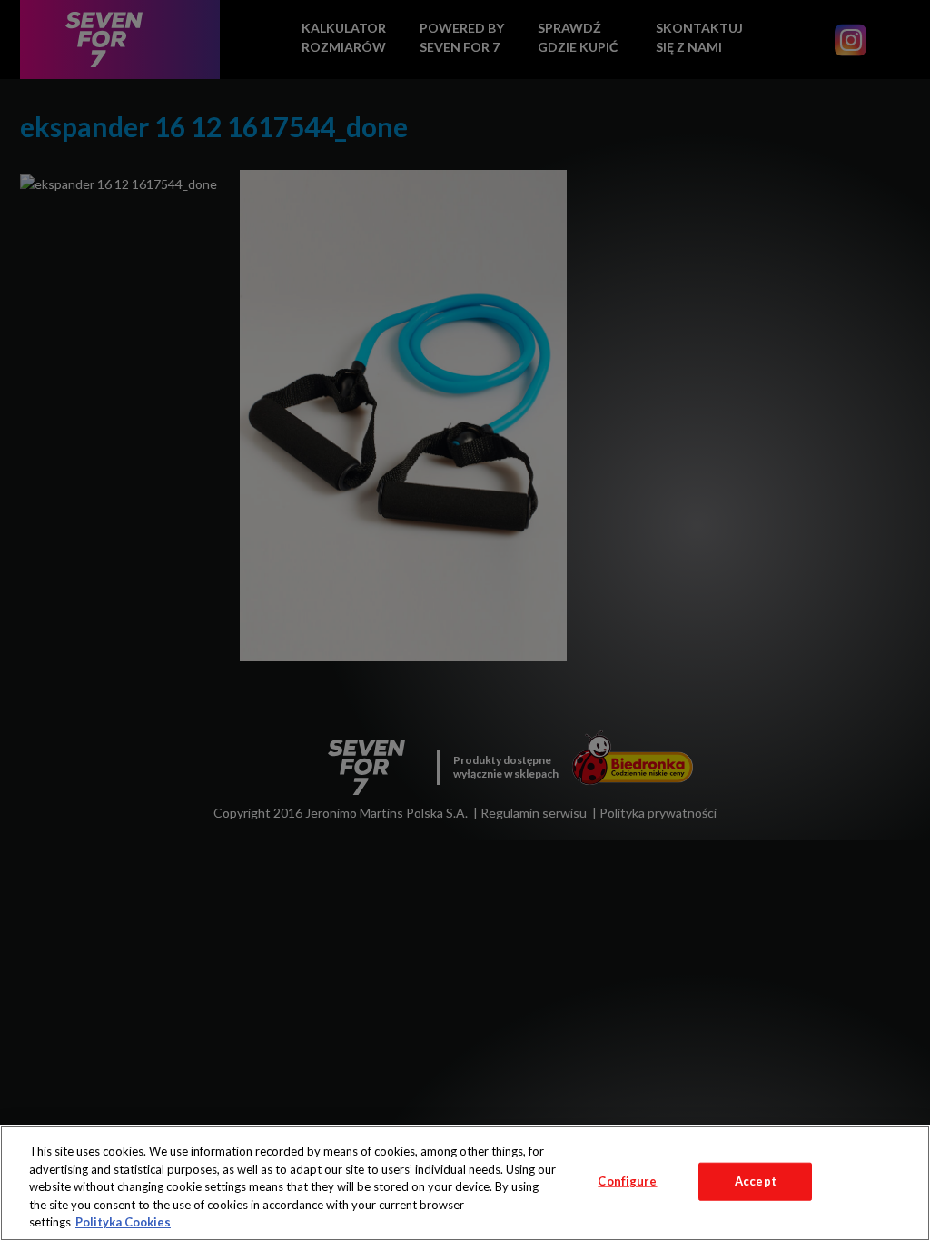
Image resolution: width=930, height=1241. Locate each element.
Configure (627, 1181)
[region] (465, 1183)
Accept (756, 1181)
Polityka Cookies (123, 1222)
